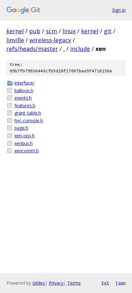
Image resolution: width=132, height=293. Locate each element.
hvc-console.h (28, 121)
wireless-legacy (50, 40)
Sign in (119, 10)
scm (51, 31)
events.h (23, 98)
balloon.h (23, 90)
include (80, 49)
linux (69, 31)
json (120, 283)
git (107, 31)
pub (34, 31)
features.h (24, 105)
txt (105, 283)
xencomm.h (26, 151)
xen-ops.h (24, 136)
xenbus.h (23, 143)
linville (15, 40)
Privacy (56, 283)
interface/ (24, 83)
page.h (21, 128)
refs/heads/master (32, 49)
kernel (15, 31)
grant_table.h (27, 113)
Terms (74, 283)
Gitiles (38, 283)
